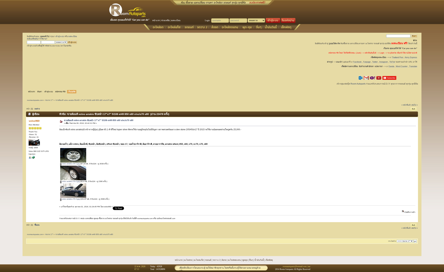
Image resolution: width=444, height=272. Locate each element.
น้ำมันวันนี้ (259, 260)
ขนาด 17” (49, 100)
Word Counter (402, 66)
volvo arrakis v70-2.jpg (70, 181)
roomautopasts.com (35, 100)
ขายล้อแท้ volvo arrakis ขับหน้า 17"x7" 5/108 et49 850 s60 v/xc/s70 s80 (98, 120)
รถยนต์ (208, 260)
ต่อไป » (415, 105)
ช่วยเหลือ (165, 20)
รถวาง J (216, 260)
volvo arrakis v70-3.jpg (70, 199)
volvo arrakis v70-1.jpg (70, 164)
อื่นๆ (251, 260)
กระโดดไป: (392, 241)
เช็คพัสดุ (269, 260)
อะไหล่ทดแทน (234, 260)
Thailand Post (397, 57)
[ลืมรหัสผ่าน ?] (288, 22)
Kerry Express (411, 57)
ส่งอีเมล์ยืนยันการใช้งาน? (37, 39)
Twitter (375, 62)
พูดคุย (245, 260)
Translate (413, 66)
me (309, 266)
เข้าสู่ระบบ (59, 36)
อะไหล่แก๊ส (198, 260)
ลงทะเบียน (175, 20)
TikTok (392, 62)
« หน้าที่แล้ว (406, 105)
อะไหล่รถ (188, 260)
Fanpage (367, 62)
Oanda (391, 66)
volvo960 (34, 120)
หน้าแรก (156, 20)
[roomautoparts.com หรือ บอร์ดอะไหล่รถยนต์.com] (33, 158)
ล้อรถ (224, 260)
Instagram (383, 62)
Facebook (357, 62)
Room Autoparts (358, 84)
